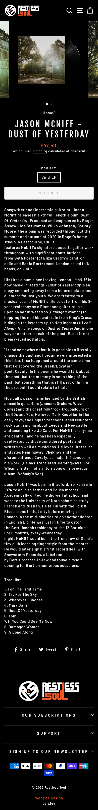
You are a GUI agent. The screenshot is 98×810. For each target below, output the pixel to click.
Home (48, 113)
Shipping (40, 151)
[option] (49, 60)
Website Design (49, 798)
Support (49, 733)
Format (49, 168)
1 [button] (47, 104)
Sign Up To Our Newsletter (49, 751)
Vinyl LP (48, 177)
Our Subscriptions (49, 715)
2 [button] (52, 104)
